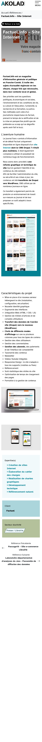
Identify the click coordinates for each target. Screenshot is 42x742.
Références (15, 12)
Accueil (5, 12)
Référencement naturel (21, 491)
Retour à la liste (12, 24)
